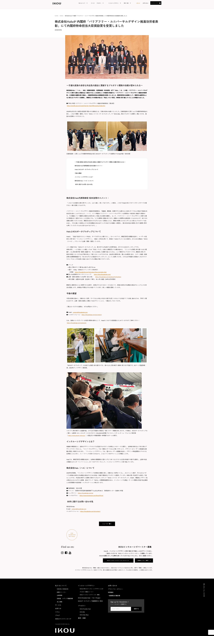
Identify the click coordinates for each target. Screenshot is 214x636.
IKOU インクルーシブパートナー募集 (89, 594)
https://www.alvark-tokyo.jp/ (76, 435)
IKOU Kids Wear (84, 615)
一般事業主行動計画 (114, 595)
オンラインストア (154, 3)
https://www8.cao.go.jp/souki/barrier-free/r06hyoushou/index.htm (86, 105)
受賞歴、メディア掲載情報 (65, 598)
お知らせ (138, 3)
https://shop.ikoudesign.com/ (102, 274)
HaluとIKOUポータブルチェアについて (86, 169)
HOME (56, 15)
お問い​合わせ (145, 3)
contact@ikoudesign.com (80, 312)
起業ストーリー (61, 592)
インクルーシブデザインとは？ (84, 177)
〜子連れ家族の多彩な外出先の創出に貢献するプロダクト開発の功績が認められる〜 (100, 162)
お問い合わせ (112, 586)
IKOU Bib (82, 612)
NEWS (61, 15)
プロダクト (82, 606)
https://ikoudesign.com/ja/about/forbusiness (108, 277)
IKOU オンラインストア (63, 619)
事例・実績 (82, 618)
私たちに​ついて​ (61, 586)
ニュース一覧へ (107, 524)
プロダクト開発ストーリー (87, 592)
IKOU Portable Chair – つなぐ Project (89, 598)
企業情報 (59, 595)
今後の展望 (78, 173)
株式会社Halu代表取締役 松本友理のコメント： (89, 165)
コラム (57, 612)
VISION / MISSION (62, 589)
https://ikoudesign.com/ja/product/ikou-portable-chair (91, 272)
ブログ (57, 615)
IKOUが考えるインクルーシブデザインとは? (91, 589)
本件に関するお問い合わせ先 (83, 184)
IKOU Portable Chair (85, 609)
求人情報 (59, 602)
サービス (93, 3)
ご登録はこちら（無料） (143, 560)
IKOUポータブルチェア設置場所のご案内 (90, 601)
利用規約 (110, 592)
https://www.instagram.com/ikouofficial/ (91, 495)
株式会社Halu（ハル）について (84, 180)
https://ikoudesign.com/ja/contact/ (92, 314)
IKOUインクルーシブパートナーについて (117, 560)
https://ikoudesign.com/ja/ (85, 493)
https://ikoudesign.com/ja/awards (76, 323)
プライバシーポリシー (115, 589)
